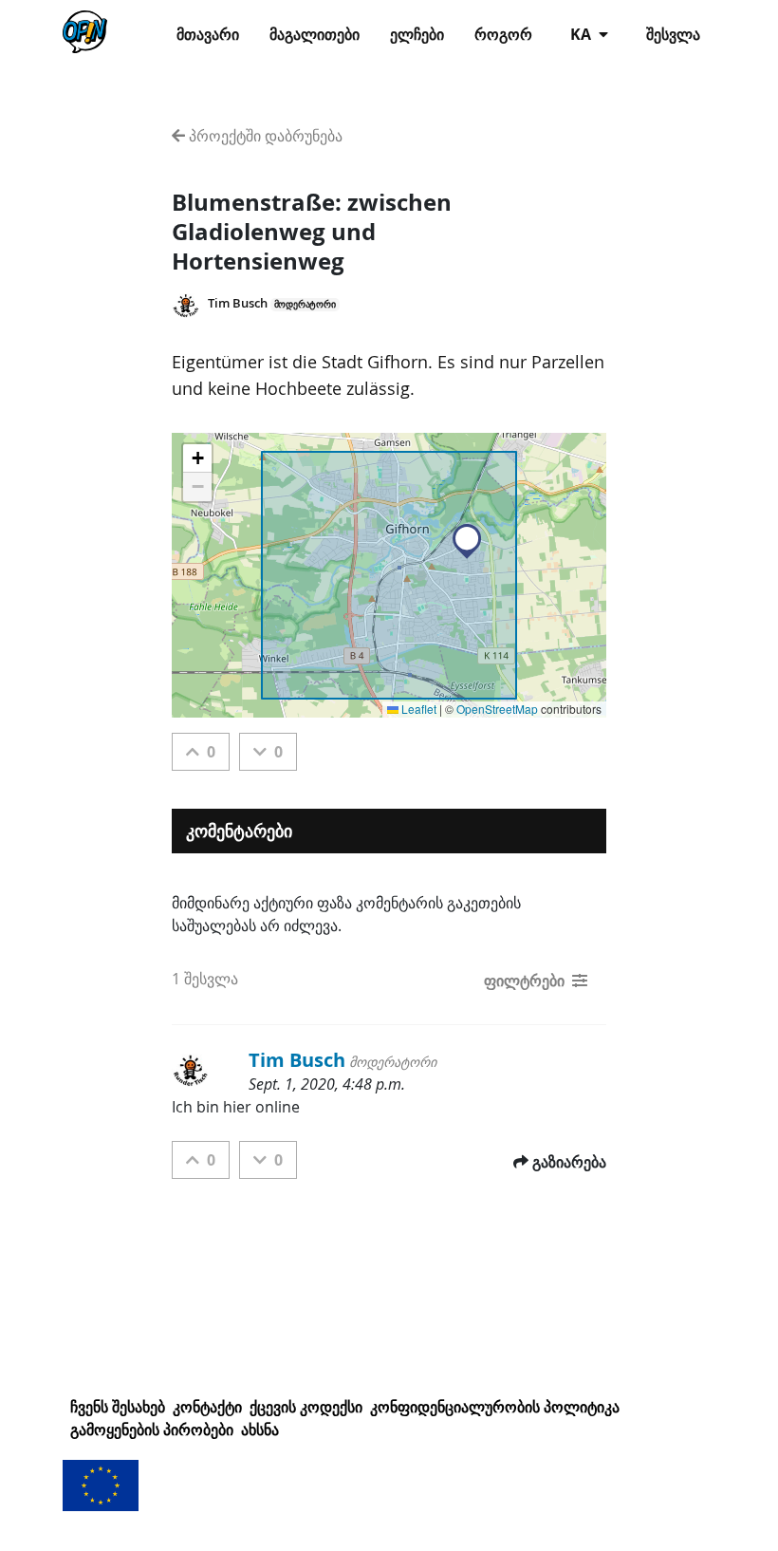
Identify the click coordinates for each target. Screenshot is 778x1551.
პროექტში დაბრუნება (264, 135)
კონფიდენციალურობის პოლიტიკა (495, 1406)
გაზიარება (569, 1161)
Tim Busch (238, 303)
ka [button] (582, 34)
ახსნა (260, 1429)
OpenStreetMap (497, 709)
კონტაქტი (207, 1406)
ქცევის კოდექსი (306, 1406)
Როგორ (503, 34)
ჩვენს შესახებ (117, 1406)
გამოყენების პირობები (151, 1429)
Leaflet (417, 709)
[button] (467, 541)
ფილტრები (524, 980)
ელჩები (417, 34)
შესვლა (673, 34)
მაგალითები (314, 34)
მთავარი (207, 34)
